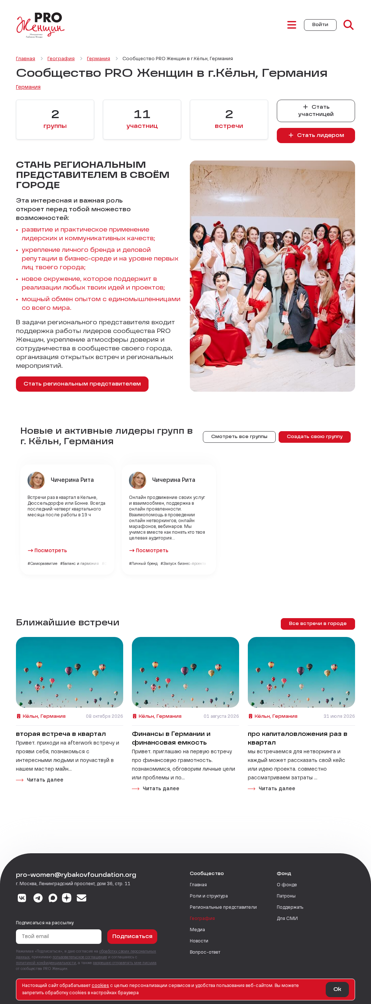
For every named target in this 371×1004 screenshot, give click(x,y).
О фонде (287, 885)
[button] (229, 119)
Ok (337, 989)
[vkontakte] (22, 899)
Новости (199, 941)
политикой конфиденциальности (46, 963)
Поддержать (290, 907)
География (202, 919)
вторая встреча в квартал (61, 734)
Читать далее (45, 780)
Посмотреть (50, 550)
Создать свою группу (314, 437)
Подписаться (132, 936)
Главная (198, 885)
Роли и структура (209, 896)
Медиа (197, 930)
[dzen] (66, 899)
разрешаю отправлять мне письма (125, 963)
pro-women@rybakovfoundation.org (76, 875)
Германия (28, 87)
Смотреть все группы (239, 437)
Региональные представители (223, 907)
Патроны (286, 896)
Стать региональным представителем (82, 384)
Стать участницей (316, 111)
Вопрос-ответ (205, 952)
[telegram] (38, 899)
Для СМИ (287, 919)
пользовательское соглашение (80, 957)
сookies (100, 986)
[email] (82, 899)
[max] (53, 899)
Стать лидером (320, 135)
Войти (320, 25)
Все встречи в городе (318, 624)
